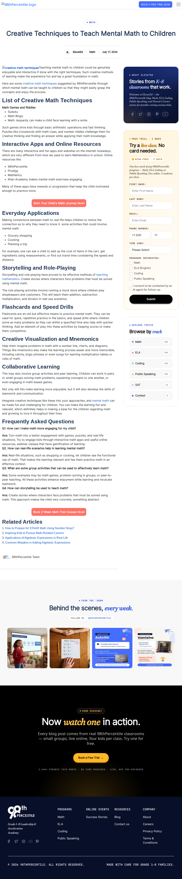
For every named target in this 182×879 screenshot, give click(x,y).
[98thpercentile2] (9, 841)
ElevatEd (78, 51)
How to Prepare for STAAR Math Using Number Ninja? (39, 528)
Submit (151, 299)
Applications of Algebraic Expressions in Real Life (36, 537)
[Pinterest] (157, 114)
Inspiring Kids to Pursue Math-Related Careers (34, 532)
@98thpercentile (100, 618)
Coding (138, 273)
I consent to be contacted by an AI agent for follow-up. (152, 288)
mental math (100, 400)
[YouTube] (165, 114)
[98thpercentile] (23, 841)
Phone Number (139, 228)
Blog (117, 817)
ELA (60, 824)
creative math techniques (40, 83)
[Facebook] (132, 114)
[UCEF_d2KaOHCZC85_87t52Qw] (30, 841)
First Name (137, 184)
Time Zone (136, 243)
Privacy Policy (152, 831)
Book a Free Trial (91, 757)
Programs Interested (144, 258)
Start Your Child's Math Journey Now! (58, 203)
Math (92, 51)
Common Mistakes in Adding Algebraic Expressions (37, 542)
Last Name (136, 199)
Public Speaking (144, 278)
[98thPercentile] (18, 4)
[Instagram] (149, 114)
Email (133, 214)
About (147, 817)
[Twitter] (140, 114)
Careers (148, 824)
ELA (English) (142, 268)
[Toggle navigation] (178, 4)
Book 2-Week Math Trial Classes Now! (58, 512)
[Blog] (7, 557)
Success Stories (96, 817)
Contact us (121, 824)
